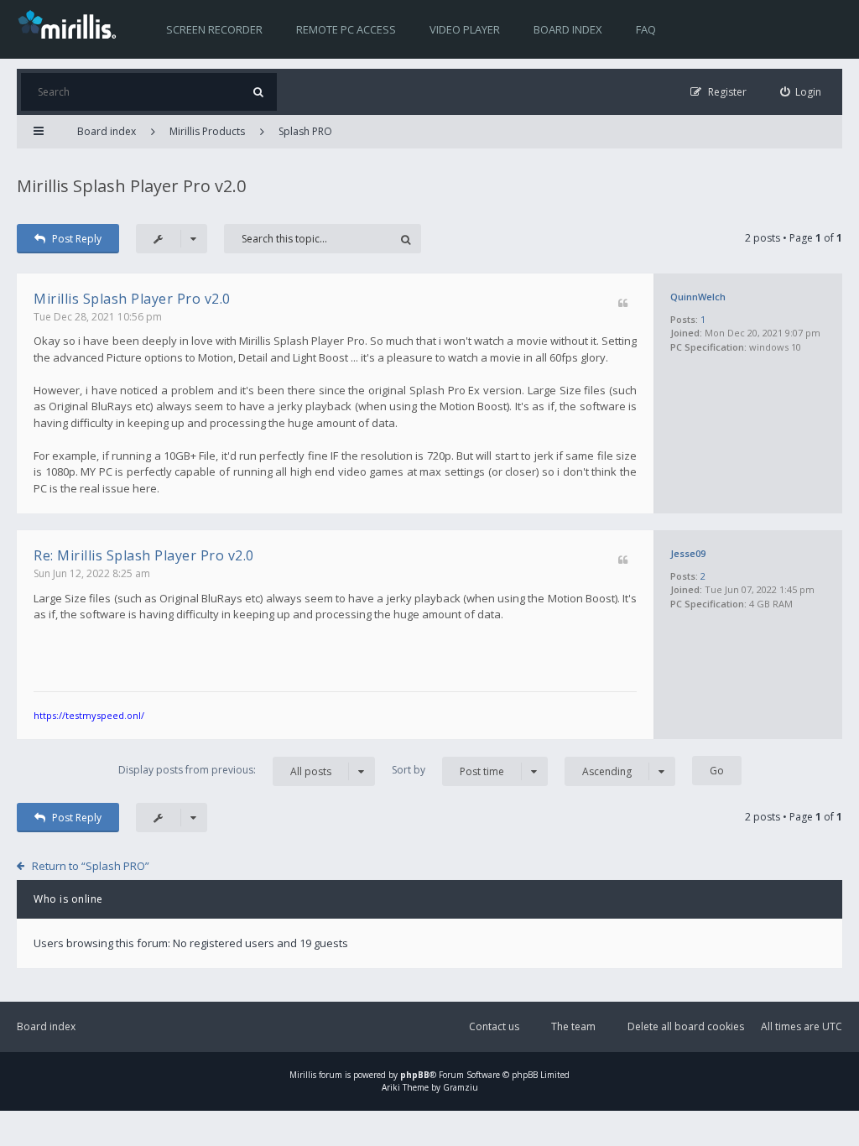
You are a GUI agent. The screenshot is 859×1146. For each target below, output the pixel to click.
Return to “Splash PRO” (90, 865)
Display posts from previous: (224, 770)
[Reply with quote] (623, 304)
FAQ (646, 29)
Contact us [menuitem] (494, 1026)
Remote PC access (346, 29)
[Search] (258, 92)
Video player (465, 29)
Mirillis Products (207, 131)
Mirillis (302, 1075)
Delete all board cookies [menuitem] (685, 1026)
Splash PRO (305, 131)
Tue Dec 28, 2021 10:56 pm (98, 317)
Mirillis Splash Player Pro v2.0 (131, 186)
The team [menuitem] (573, 1026)
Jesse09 (687, 553)
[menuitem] (801, 92)
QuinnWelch (698, 296)
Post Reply (77, 239)
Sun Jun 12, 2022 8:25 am (92, 573)
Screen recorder (214, 29)
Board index (568, 29)
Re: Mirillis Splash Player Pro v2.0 (144, 555)
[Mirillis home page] (70, 23)
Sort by (448, 770)
